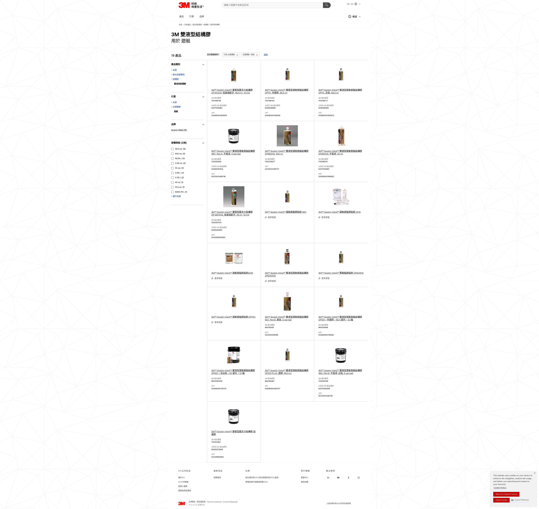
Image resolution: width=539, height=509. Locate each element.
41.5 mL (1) (179, 187)
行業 (191, 17)
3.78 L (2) (179, 178)
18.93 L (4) (180, 159)
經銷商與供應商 (184, 491)
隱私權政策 (201, 502)
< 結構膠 (175, 79)
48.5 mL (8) (180, 149)
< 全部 (174, 70)
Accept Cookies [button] (501, 500)
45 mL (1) (179, 182)
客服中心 (304, 478)
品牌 (201, 17)
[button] (520, 500)
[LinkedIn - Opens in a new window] (328, 478)
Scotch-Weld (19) (179, 130)
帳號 (355, 17)
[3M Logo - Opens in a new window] (195, 5)
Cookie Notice (500, 488)
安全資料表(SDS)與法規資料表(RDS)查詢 (261, 478)
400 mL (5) (180, 154)
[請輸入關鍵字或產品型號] (327, 5)
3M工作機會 (183, 482)
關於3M (181, 478)
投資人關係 (182, 486)
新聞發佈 (217, 478)
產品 (181, 17)
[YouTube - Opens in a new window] (338, 478)
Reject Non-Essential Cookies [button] (506, 494)
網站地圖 (304, 482)
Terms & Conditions (214, 502)
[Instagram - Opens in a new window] (359, 478)
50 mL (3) (179, 168)
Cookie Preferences (230, 502)
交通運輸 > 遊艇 (248, 55)
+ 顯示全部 (176, 196)
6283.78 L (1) (181, 192)
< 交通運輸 (176, 107)
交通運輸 (229, 55)
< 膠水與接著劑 (178, 75)
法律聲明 (192, 502)
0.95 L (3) (179, 173)
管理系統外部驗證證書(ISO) (256, 482)
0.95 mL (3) (180, 163)
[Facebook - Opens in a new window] (348, 478)
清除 (266, 55)
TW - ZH (350, 4)
